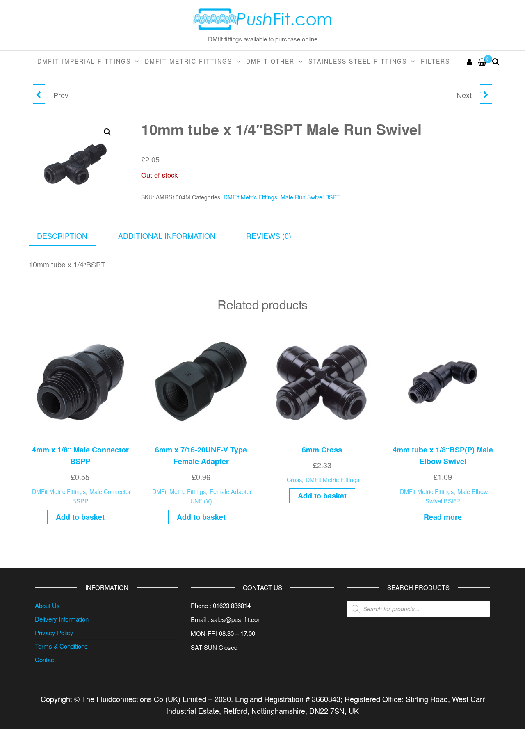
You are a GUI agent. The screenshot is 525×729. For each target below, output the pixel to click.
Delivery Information (62, 619)
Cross (294, 479)
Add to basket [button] (80, 517)
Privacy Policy (54, 632)
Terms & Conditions (61, 646)
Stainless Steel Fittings (357, 61)
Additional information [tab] (166, 235)
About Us (47, 605)
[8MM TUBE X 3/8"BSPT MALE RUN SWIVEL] (39, 94)
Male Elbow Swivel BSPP (456, 496)
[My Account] (470, 61)
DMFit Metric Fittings (188, 61)
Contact (45, 659)
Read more (443, 517)
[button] (107, 132)
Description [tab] (62, 235)
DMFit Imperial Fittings (84, 61)
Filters (435, 61)
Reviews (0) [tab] (268, 235)
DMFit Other (270, 61)
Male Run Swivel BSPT (310, 197)
